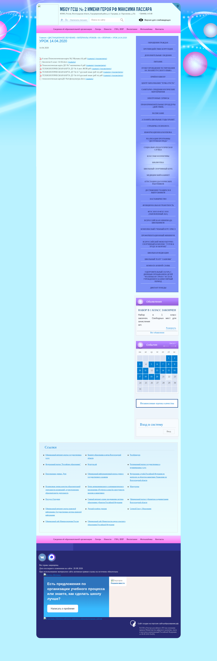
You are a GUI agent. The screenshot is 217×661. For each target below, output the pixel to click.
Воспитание (132, 29)
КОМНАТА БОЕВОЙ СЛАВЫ (158, 266)
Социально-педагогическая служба (158, 148)
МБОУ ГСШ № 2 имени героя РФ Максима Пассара (106, 9)
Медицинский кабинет (158, 175)
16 (174, 370)
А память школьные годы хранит (158, 120)
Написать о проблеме (63, 608)
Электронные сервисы (158, 98)
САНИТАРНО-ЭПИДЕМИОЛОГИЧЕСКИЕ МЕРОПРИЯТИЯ (158, 90)
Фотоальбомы (146, 29)
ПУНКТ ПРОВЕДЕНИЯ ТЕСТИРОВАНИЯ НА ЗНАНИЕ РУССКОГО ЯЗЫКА (158, 69)
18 (146, 377)
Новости (107, 29)
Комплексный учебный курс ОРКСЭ (158, 229)
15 (169, 370)
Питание (158, 62)
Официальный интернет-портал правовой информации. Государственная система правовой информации (63, 512)
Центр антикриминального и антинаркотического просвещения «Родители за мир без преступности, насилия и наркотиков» (106, 489)
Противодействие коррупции (158, 49)
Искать (121, 20)
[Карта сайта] (66, 20)
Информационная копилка (158, 132)
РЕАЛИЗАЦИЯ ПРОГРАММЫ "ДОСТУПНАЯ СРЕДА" (158, 140)
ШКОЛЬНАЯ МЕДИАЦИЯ (158, 253)
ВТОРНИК (106, 38)
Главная (43, 38)
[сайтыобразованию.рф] (176, 7)
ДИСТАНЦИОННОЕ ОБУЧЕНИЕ (62, 38)
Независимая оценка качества (157, 403)
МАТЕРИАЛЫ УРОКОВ (87, 38)
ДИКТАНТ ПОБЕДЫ (158, 288)
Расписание (158, 113)
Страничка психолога (158, 126)
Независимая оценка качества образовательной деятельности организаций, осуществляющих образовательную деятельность (62, 489)
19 (151, 377)
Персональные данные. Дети (55, 474)
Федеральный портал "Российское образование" (63, 464)
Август (172, 343)
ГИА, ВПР (119, 29)
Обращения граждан (158, 43)
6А (99, 38)
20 (157, 377)
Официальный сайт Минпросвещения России (62, 521)
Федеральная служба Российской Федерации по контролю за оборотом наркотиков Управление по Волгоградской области (148, 477)
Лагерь (98, 29)
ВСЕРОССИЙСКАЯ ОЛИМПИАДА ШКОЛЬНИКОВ (158, 221)
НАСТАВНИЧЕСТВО (158, 199)
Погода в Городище (52, 499)
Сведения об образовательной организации (72, 29)
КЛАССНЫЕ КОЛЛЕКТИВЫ (158, 156)
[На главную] (62, 20)
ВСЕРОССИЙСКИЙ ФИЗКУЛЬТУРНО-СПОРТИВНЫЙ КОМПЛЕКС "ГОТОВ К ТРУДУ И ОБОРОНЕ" (158, 244)
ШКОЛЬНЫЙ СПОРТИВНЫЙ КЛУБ (158, 169)
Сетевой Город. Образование (140, 509)
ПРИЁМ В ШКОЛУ (158, 77)
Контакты (159, 29)
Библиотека (158, 162)
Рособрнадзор (135, 455)
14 (163, 370)
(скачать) (91, 58)
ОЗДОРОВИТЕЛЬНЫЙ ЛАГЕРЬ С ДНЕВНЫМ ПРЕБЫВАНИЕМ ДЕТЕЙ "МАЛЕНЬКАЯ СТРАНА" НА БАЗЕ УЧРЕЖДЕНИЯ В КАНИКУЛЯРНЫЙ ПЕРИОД (158, 276)
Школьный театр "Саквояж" (158, 259)
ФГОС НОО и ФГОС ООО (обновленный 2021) (158, 213)
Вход (169, 431)
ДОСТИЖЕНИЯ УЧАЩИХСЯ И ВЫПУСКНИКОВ (158, 191)
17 (140, 377)
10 (140, 370)
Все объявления (157, 333)
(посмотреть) (101, 58)
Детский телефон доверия (97, 509)
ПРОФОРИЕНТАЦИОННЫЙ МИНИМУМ (158, 235)
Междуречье (134, 486)
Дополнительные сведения (158, 55)
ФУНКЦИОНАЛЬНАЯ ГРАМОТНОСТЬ (158, 205)
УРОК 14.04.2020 (120, 38)
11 (145, 370)
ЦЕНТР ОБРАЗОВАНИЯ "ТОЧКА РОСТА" (158, 83)
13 (157, 370)
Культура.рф (92, 464)
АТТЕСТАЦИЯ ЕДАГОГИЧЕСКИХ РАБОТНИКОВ (158, 183)
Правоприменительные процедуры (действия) (158, 106)
